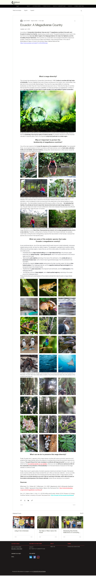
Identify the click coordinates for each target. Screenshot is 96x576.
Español (32, 10)
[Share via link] (32, 500)
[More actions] (75, 21)
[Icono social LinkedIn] (30, 557)
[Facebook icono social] (34, 557)
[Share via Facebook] (21, 500)
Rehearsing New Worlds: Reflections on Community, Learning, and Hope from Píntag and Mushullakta (71, 531)
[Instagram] (38, 557)
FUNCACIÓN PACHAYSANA (39, 571)
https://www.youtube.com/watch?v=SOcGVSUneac (34, 43)
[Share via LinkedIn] (28, 500)
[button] (81, 10)
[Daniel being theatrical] (23, 522)
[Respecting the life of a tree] (48, 522)
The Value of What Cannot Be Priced (47, 531)
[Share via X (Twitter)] (24, 500)
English (26, 10)
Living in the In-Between (22, 531)
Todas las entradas (17, 10)
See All (81, 513)
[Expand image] (28, 165)
